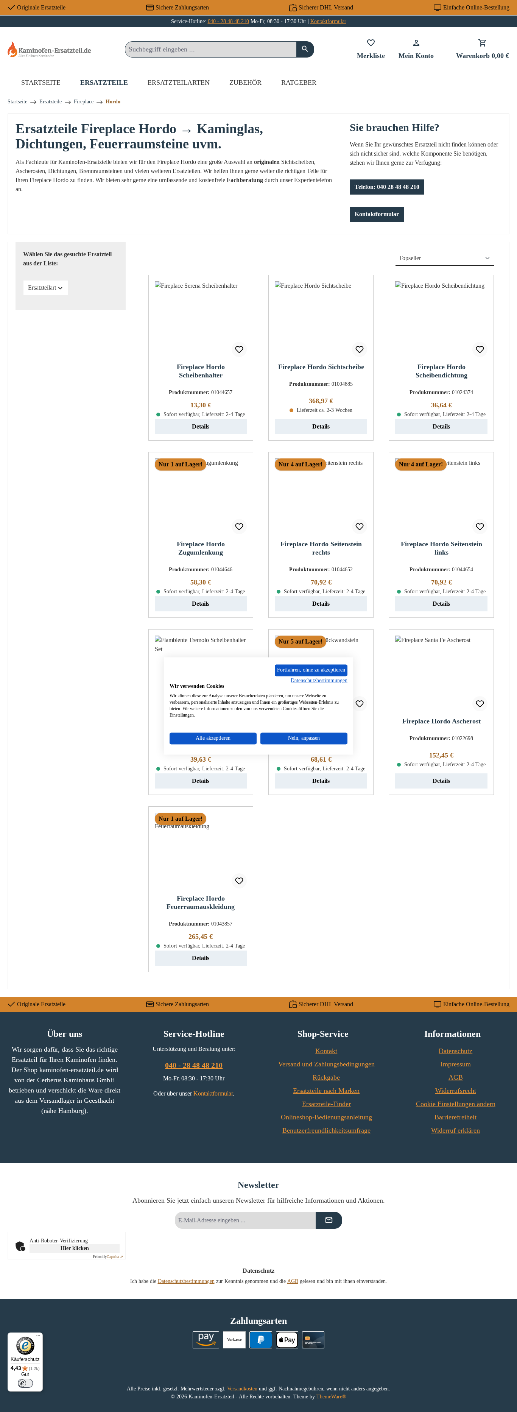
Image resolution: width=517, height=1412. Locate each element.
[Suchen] (305, 49)
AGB (455, 1077)
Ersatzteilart (42, 287)
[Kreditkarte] (313, 1339)
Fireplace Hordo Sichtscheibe (321, 367)
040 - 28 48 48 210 (228, 21)
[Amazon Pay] (206, 1339)
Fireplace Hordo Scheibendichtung (441, 371)
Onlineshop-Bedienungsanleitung (326, 1117)
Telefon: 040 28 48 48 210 (387, 187)
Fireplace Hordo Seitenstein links (441, 548)
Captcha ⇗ (108, 1257)
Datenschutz (455, 1051)
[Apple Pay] (287, 1339)
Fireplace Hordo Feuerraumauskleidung (201, 902)
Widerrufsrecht (455, 1090)
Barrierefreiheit (455, 1117)
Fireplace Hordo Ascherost (441, 721)
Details (200, 426)
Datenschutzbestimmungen (186, 1281)
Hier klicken (75, 1248)
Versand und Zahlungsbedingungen (326, 1064)
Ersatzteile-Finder (326, 1104)
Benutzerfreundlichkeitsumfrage (326, 1130)
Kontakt (326, 1051)
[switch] (25, 1383)
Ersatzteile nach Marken (326, 1090)
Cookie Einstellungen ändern (455, 1104)
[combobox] (211, 49)
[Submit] (329, 1220)
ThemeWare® (331, 1397)
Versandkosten (242, 1389)
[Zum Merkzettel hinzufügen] (239, 349)
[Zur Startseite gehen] (49, 49)
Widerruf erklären (455, 1130)
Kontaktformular (328, 21)
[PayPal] (260, 1339)
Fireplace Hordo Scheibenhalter (201, 371)
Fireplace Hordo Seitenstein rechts (321, 548)
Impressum (456, 1064)
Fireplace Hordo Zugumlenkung (201, 548)
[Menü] (38, 1337)
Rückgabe (326, 1077)
